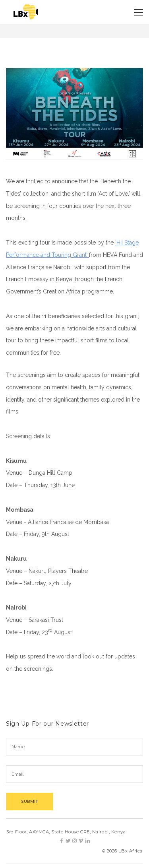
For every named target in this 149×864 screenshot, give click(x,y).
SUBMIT (29, 801)
